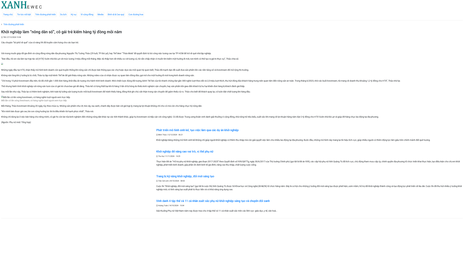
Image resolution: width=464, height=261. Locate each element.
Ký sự (73, 14)
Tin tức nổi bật (24, 14)
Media (100, 14)
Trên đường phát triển (45, 14)
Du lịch (63, 14)
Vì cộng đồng (87, 14)
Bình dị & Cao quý (116, 14)
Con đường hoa (136, 14)
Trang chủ (8, 14)
